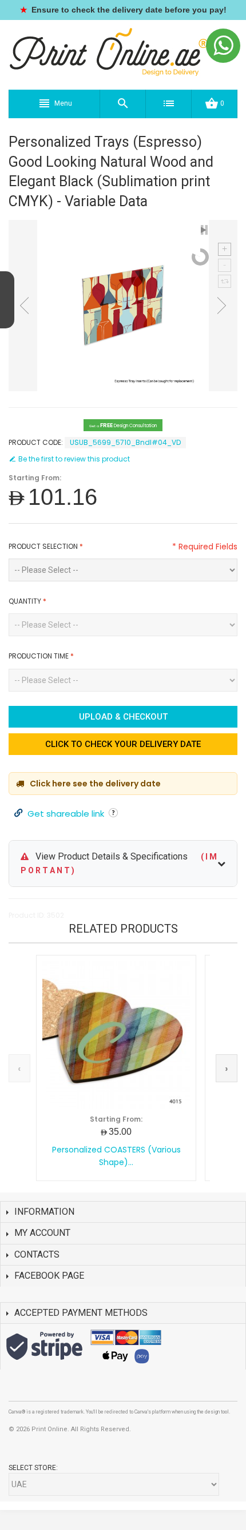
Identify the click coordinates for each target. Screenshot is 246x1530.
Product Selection (46, 546)
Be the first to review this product (74, 459)
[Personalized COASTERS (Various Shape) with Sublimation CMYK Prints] (116, 1035)
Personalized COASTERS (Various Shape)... (116, 1156)
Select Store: (33, 1468)
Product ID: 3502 (36, 915)
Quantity (27, 601)
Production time (41, 656)
